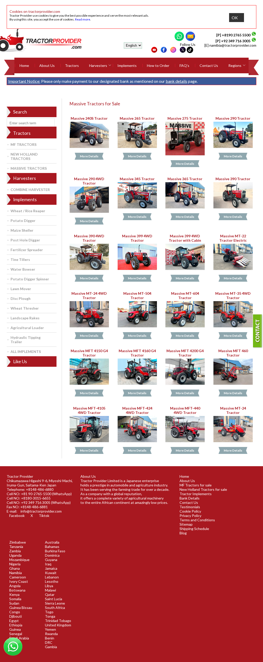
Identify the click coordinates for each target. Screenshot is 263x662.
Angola (15, 586)
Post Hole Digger (25, 240)
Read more (82, 19)
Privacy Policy (190, 515)
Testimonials (190, 507)
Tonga (50, 616)
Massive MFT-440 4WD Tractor (185, 410)
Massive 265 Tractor (137, 118)
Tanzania (16, 546)
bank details (176, 81)
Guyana (51, 559)
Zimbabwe (17, 542)
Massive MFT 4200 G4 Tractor (185, 353)
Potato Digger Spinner (30, 279)
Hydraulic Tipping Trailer (26, 339)
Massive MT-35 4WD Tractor (233, 295)
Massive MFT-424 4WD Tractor (137, 410)
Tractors (72, 65)
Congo (14, 612)
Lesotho (51, 581)
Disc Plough (21, 298)
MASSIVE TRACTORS (29, 168)
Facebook (17, 515)
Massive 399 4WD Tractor (137, 238)
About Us (47, 65)
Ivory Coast (18, 581)
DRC (48, 642)
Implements (127, 65)
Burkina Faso (55, 551)
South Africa (55, 607)
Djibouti (15, 616)
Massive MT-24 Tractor (233, 410)
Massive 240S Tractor (89, 118)
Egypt (14, 620)
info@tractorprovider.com (41, 511)
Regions (234, 65)
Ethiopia (15, 625)
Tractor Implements (196, 494)
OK (235, 17)
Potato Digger (23, 220)
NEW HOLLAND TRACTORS (24, 156)
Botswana (17, 590)
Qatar (49, 594)
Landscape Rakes (25, 318)
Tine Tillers (20, 259)
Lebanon (52, 577)
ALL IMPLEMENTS (26, 351)
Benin (49, 638)
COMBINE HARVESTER (30, 189)
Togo (49, 612)
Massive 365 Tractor (185, 179)
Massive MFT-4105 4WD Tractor (89, 410)
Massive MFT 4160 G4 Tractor (137, 353)
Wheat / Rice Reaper (28, 211)
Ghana (14, 568)
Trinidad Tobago (58, 620)
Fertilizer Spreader (27, 250)
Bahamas (52, 546)
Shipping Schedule (194, 528)
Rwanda (51, 634)
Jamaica (51, 568)
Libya (49, 586)
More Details (89, 156)
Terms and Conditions (197, 520)
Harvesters (98, 65)
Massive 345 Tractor (137, 179)
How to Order (158, 65)
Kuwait (51, 573)
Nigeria (15, 564)
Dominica (52, 555)
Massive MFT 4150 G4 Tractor (89, 353)
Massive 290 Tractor (233, 118)
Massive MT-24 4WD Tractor (89, 295)
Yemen (50, 629)
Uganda (15, 555)
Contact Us (209, 65)
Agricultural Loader (27, 327)
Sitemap (186, 524)
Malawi (50, 590)
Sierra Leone (55, 603)
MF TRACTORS (23, 144)
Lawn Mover (21, 289)
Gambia (51, 647)
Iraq (48, 564)
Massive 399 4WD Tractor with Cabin (185, 238)
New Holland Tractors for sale (203, 489)
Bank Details (190, 498)
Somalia (15, 599)
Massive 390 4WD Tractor (89, 238)
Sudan (14, 603)
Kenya (14, 594)
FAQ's (184, 65)
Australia (52, 542)
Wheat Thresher (25, 308)
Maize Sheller (22, 230)
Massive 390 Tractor (233, 179)
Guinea (15, 629)
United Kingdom (58, 625)
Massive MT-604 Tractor (185, 295)
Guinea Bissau (20, 607)
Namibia (15, 573)
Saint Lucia (53, 599)
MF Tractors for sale (196, 485)
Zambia (15, 551)
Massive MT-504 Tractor (137, 295)
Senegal (15, 634)
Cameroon (17, 577)
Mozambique (19, 559)
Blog (183, 533)
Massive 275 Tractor (185, 118)
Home (24, 65)
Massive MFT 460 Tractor (233, 353)
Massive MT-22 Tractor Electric (233, 238)
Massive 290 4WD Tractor (89, 181)
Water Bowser (23, 269)
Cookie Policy (190, 511)
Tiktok (44, 515)
